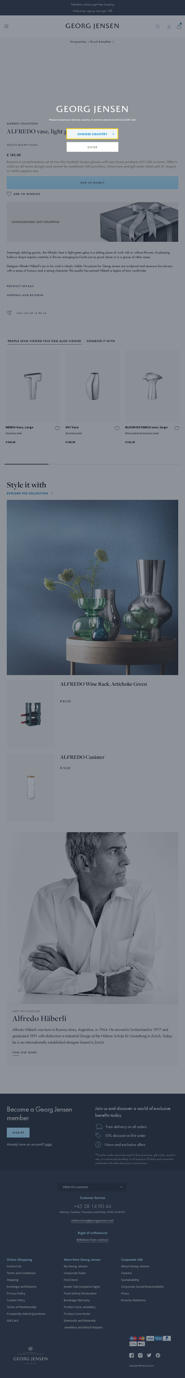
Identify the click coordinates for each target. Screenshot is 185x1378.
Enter (92, 147)
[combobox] (92, 133)
